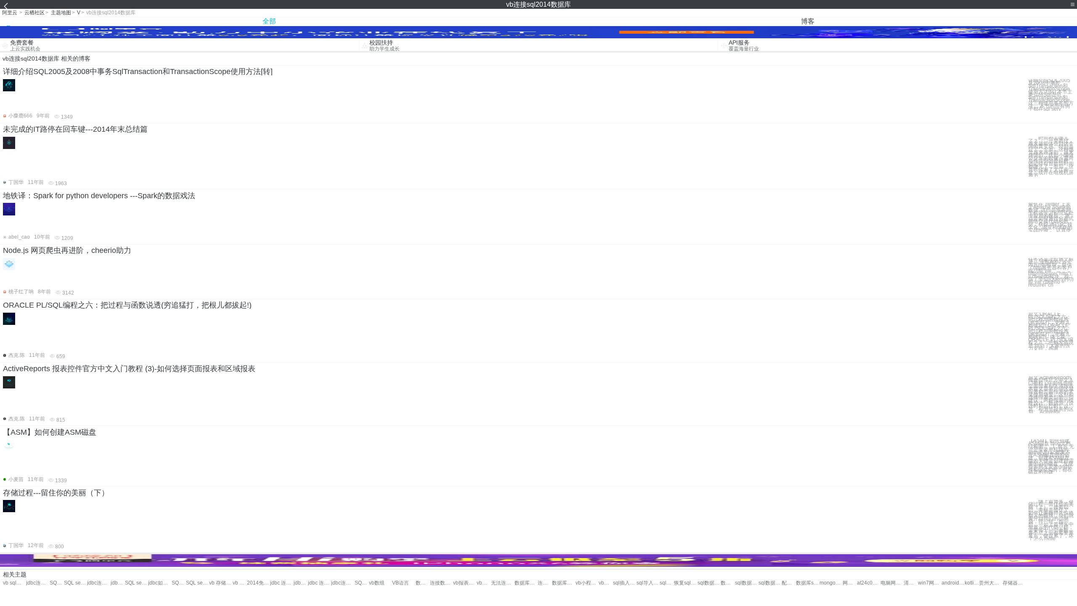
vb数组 (377, 583)
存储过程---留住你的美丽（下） (56, 493)
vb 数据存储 (240, 583)
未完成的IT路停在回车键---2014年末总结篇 (75, 129)
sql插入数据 (624, 583)
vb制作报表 (484, 583)
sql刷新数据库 (667, 583)
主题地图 (61, 13)
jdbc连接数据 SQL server (98, 583)
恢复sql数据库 (685, 583)
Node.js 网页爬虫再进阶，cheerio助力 (67, 250)
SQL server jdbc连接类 (362, 583)
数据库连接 (423, 583)
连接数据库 (441, 583)
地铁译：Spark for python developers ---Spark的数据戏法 (99, 195)
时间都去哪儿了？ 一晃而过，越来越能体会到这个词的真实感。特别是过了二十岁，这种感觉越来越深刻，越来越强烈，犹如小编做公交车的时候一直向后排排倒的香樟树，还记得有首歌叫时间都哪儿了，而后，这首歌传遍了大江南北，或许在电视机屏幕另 (1051, 157)
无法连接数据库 (502, 583)
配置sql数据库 (789, 583)
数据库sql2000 (728, 583)
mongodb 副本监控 (831, 583)
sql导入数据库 (648, 583)
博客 (807, 21)
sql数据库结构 (770, 583)
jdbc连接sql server (301, 583)
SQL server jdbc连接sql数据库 (57, 583)
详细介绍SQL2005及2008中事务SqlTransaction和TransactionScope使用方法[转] (138, 71)
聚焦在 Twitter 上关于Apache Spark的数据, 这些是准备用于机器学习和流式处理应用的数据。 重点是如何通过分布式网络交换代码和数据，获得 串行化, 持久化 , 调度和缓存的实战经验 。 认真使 (1051, 217)
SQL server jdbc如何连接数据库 (197, 583)
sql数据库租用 (709, 583)
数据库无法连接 (526, 583)
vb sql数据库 (14, 583)
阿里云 (9, 13)
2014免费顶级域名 (258, 583)
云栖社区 (34, 13)
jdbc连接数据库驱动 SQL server (118, 583)
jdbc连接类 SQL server (342, 583)
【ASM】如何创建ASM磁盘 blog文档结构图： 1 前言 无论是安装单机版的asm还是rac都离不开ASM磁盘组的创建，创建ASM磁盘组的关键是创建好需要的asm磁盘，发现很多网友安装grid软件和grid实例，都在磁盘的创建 (1051, 456)
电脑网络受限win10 (892, 583)
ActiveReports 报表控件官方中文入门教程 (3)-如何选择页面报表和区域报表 (129, 368)
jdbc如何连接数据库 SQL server (159, 583)
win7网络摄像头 (929, 583)
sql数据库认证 (746, 583)
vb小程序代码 (587, 583)
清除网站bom (911, 583)
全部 (269, 21)
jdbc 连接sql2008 (281, 583)
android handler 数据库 (953, 583)
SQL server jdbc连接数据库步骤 (179, 583)
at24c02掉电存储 (868, 583)
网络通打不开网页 (850, 583)
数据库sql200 (807, 583)
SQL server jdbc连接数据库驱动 (136, 583)
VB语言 (400, 583)
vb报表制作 (464, 583)
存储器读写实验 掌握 (1014, 583)
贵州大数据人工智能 (990, 583)
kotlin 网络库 (972, 583)
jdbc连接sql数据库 (37, 583)
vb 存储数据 (220, 583)
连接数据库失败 (545, 583)
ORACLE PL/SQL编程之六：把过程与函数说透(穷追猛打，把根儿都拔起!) (127, 305)
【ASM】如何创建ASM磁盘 (49, 432)
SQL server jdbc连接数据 (75, 583)
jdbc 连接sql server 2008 (319, 583)
